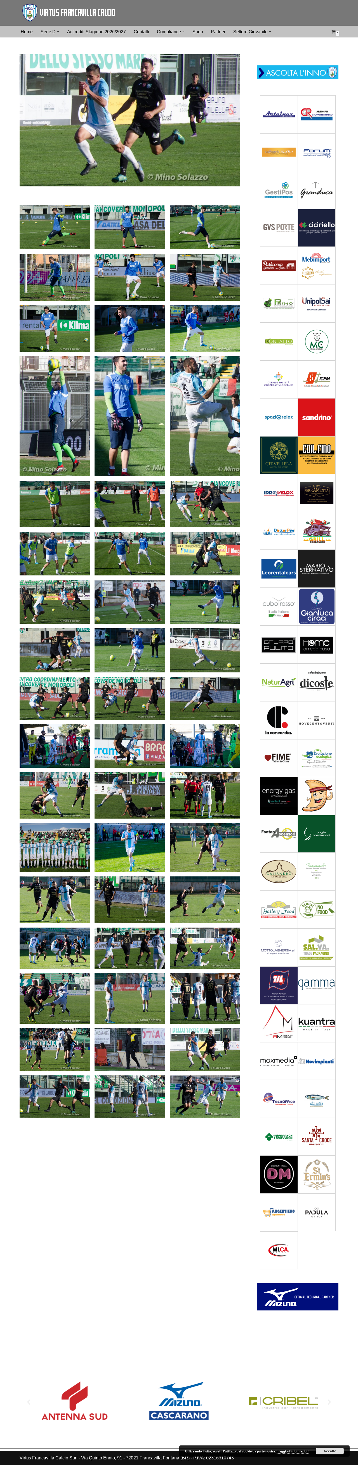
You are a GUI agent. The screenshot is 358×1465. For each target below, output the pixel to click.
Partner (218, 31)
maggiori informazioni (293, 1451)
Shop (197, 31)
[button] (58, 31)
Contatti (141, 31)
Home (27, 31)
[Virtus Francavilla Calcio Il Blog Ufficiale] (68, 13)
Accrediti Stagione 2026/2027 (96, 31)
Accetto (330, 1451)
